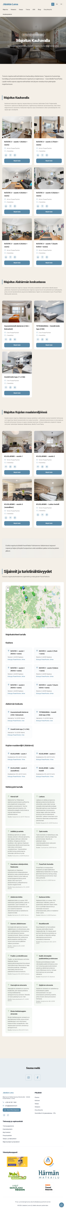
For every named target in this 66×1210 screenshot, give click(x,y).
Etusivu (37, 1097)
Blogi (39, 9)
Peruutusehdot (7, 1135)
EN (57, 4)
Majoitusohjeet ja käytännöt (11, 1142)
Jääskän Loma (10, 4)
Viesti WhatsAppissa (13, 1110)
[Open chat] (61, 1204)
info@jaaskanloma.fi (11, 1106)
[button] (23, 588)
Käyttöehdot (7, 1132)
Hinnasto (13, 9)
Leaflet (43, 627)
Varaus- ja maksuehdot (9, 1139)
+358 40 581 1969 (10, 1102)
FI (52, 4)
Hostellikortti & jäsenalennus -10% (45, 1113)
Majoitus (5, 9)
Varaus (21, 9)
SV (61, 4)
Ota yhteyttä (48, 9)
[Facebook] (37, 1077)
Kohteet (37, 1100)
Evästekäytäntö (7, 1129)
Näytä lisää (17, 161)
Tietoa (28, 9)
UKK (34, 9)
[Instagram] (28, 1077)
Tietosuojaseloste (8, 1126)
